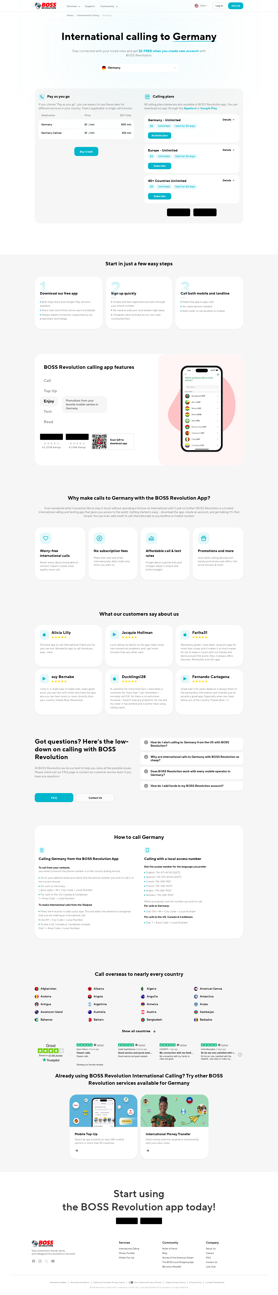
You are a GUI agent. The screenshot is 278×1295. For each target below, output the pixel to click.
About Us (211, 1248)
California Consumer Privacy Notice (109, 1282)
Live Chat (211, 1266)
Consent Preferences (214, 1282)
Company (212, 1243)
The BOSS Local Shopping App (178, 1262)
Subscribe (160, 166)
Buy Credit (86, 151)
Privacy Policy (195, 1282)
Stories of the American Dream (178, 1257)
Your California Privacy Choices (147, 1282)
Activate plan (159, 135)
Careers (210, 1253)
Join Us (235, 5)
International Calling (129, 1248)
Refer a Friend (169, 1248)
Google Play (208, 108)
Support (90, 6)
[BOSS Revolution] (45, 6)
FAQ (54, 798)
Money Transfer (127, 1253)
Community (170, 1243)
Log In (219, 5)
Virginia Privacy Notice (175, 1282)
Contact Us (95, 798)
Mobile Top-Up (126, 1257)
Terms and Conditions (79, 1282)
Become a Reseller (171, 1266)
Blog (164, 1253)
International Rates (58, 1282)
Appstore (190, 108)
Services (124, 1243)
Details (227, 119)
